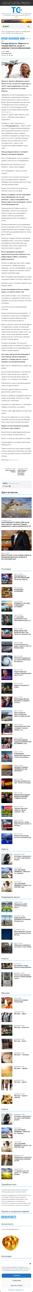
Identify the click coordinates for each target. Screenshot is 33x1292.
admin (7, 51)
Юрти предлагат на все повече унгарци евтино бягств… (22, 933)
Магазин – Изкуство (21, 1027)
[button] (30, 1264)
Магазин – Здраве (20, 1068)
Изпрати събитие (16, 3)
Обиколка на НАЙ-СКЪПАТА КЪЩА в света (20, 905)
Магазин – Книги (20, 1041)
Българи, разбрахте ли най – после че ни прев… (23, 782)
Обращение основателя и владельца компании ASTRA (23, 1159)
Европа (4, 38)
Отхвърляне (16, 1280)
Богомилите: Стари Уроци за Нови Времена (22, 966)
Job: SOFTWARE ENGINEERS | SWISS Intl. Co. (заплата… (22, 871)
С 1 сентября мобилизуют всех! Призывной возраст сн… (23, 618)
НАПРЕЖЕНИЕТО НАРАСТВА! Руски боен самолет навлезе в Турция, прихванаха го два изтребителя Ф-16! (16, 524)
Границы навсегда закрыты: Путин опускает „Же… (20, 810)
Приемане (16, 1275)
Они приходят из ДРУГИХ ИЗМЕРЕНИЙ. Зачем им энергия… (22, 577)
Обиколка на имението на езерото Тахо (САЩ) (22, 946)
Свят (22, 38)
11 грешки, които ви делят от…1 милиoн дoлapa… (21, 1172)
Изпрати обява (6, 3)
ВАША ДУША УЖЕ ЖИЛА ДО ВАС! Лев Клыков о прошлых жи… (23, 632)
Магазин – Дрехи (20, 1082)
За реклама (16, 2)
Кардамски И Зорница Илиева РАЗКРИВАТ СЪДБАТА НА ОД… (22, 796)
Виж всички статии (13, 483)
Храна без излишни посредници (21, 1001)
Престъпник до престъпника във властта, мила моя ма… (22, 714)
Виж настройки (16, 1285)
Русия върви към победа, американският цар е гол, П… (22, 673)
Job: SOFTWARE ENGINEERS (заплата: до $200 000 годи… (22, 885)
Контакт (5, 2)
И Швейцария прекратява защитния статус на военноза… (22, 755)
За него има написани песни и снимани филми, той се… (23, 976)
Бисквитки (11, 1289)
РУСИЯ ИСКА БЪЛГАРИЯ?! (18, 590)
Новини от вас (13, 38)
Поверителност (19, 1289)
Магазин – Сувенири (21, 1055)
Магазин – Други (20, 1014)
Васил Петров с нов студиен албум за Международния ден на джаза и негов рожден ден (16, 557)
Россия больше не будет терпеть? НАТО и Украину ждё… (22, 646)
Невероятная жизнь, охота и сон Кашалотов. (22, 836)
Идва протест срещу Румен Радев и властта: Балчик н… (22, 823)
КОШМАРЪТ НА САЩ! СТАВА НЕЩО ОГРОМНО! (22, 605)
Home (3, 31)
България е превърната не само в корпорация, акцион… (22, 858)
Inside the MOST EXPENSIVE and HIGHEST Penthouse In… (22, 919)
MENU (6, 26)
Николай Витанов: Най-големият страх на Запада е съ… (22, 728)
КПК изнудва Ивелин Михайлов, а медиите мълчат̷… (22, 700)
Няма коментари (6, 53)
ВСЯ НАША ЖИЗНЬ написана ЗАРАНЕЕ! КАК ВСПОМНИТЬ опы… (22, 741)
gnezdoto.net (13, 460)
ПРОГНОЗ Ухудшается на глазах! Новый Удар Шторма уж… (22, 659)
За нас (10, 2)
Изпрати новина (25, 2)
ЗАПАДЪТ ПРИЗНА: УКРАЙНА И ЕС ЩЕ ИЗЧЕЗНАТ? (21, 769)
